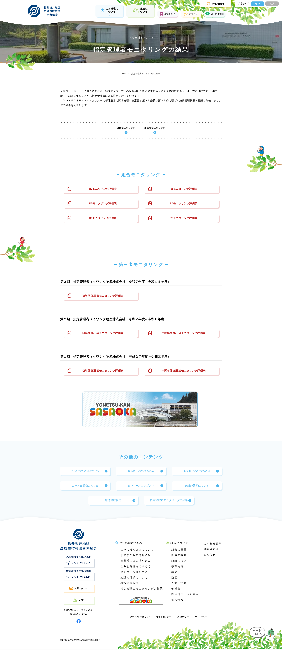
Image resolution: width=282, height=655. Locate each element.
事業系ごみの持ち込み (196, 470)
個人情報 (177, 599)
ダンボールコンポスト (141, 485)
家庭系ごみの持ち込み (141, 470)
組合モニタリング (126, 128)
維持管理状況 (113, 500)
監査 (174, 577)
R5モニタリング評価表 (103, 203)
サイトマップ (201, 617)
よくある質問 (217, 14)
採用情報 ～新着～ (185, 594)
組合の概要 (179, 549)
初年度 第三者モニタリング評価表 (103, 295)
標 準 (257, 3)
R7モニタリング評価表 (103, 188)
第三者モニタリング (154, 128)
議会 (174, 571)
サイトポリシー (163, 617)
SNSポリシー (183, 617)
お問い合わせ (81, 588)
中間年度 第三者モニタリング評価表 (183, 333)
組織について (180, 560)
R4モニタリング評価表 (184, 203)
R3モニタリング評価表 (103, 218)
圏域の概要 (179, 555)
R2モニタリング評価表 (184, 218)
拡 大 (272, 3)
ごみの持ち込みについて (85, 470)
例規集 (176, 588)
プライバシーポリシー (140, 617)
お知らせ (193, 14)
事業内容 (177, 566)
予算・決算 (179, 583)
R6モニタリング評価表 (184, 188)
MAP (81, 600)
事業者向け (169, 14)
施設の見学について (197, 485)
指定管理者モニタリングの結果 (169, 500)
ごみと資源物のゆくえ (85, 485)
